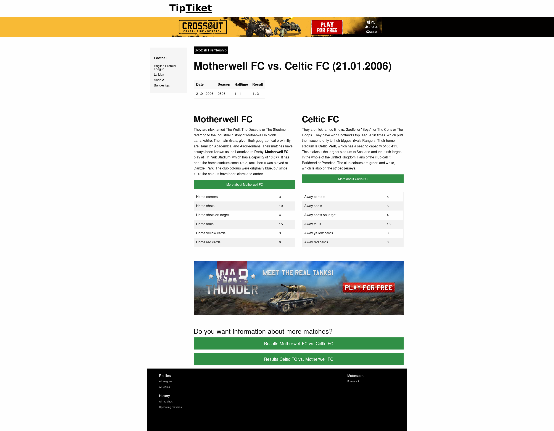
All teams (164, 387)
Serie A (159, 79)
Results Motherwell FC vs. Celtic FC (298, 343)
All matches (166, 401)
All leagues (165, 381)
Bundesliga (161, 85)
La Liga (159, 74)
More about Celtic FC (352, 178)
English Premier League (165, 67)
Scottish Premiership (211, 50)
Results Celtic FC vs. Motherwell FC (298, 359)
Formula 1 (353, 381)
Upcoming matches (170, 407)
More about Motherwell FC (244, 184)
